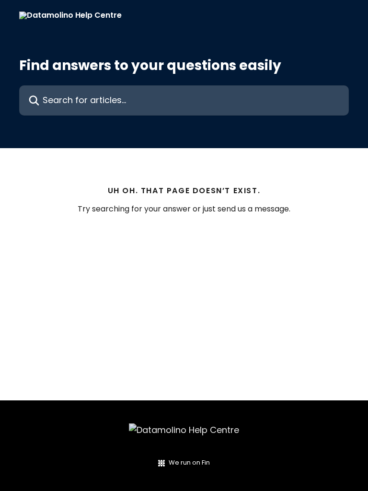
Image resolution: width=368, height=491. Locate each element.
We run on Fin (189, 462)
